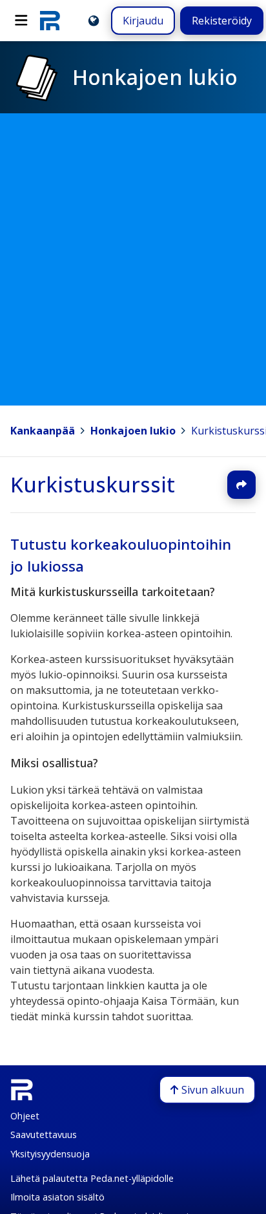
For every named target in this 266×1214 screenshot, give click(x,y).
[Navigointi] (21, 21)
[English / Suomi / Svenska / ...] (93, 20)
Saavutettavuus (43, 1134)
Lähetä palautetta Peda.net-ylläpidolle (92, 1178)
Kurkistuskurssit (92, 484)
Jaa (241, 485)
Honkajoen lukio (133, 431)
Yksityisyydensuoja (50, 1154)
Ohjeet (24, 1116)
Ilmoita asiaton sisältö (57, 1197)
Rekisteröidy (222, 21)
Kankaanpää (42, 431)
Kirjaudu (143, 21)
